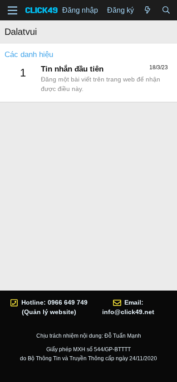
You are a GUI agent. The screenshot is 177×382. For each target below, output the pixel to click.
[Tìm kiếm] (166, 10)
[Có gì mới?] (147, 10)
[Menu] (12, 10)
